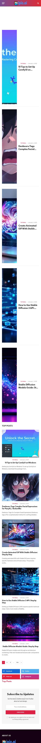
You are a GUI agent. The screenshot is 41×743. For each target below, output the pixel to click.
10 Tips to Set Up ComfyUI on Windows (26, 70)
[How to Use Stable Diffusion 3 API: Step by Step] (9, 305)
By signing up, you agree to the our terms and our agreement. (21, 718)
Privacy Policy (18, 719)
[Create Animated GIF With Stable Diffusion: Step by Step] (9, 226)
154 (17, 662)
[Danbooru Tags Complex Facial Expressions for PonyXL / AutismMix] (9, 146)
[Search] (38, 3)
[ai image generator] (20, 3)
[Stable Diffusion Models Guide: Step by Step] (9, 385)
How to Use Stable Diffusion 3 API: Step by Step (27, 308)
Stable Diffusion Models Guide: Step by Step (28, 388)
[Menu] (3, 3)
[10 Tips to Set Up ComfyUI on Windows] (9, 67)
